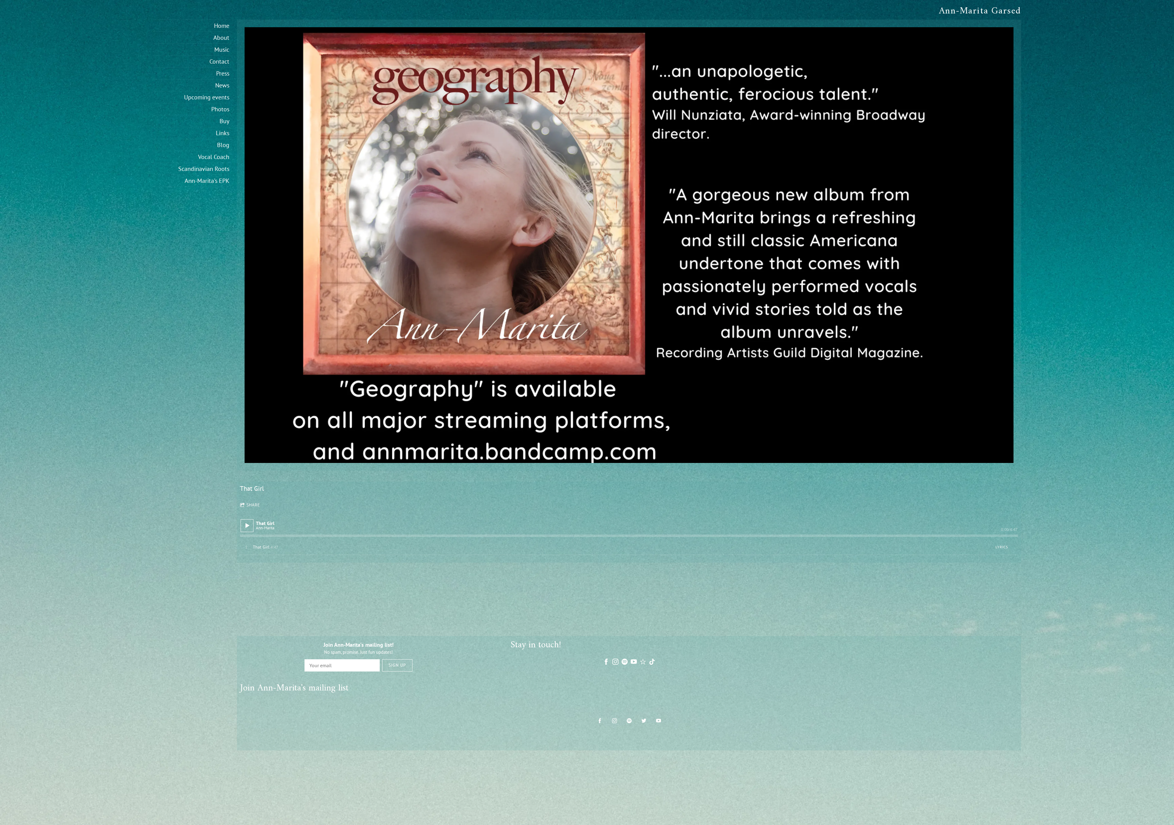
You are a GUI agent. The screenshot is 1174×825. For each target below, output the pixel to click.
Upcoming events (206, 97)
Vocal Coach (213, 157)
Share (253, 505)
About (221, 38)
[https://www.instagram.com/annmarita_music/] (615, 662)
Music (221, 50)
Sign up (397, 665)
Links (222, 133)
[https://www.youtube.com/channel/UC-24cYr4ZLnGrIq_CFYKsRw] (658, 720)
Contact (219, 61)
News (222, 85)
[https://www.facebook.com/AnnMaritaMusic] (599, 720)
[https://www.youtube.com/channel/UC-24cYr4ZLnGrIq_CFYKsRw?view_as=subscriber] (634, 662)
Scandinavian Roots (203, 169)
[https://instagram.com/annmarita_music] (614, 720)
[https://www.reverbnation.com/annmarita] (643, 662)
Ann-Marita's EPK (207, 181)
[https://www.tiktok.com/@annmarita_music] (652, 662)
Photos (220, 109)
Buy (224, 121)
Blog (223, 145)
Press (222, 73)
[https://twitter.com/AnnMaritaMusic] (643, 720)
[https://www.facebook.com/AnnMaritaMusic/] (606, 662)
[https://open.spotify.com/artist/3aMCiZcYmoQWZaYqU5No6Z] (625, 662)
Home (221, 26)
